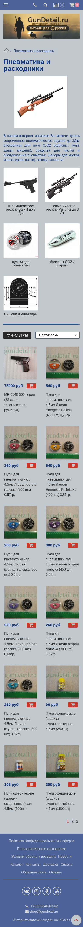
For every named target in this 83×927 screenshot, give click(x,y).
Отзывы (55, 872)
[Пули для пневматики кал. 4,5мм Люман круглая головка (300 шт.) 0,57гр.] (20, 682)
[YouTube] (57, 891)
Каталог (17, 864)
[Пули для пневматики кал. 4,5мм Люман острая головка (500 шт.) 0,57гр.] (20, 443)
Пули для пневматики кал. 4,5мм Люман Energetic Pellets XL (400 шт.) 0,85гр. (61, 484)
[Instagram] (36, 891)
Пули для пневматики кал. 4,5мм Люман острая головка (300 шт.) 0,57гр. (62, 644)
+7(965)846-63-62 (44, 906)
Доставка (50, 864)
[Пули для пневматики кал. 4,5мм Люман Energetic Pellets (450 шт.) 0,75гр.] (62, 363)
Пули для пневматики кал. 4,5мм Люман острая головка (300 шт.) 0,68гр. (20, 644)
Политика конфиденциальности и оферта (41, 841)
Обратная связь (33, 872)
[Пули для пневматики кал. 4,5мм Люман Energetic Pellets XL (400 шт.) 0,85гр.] (62, 443)
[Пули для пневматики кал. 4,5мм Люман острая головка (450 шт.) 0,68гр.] (62, 522)
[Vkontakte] (26, 891)
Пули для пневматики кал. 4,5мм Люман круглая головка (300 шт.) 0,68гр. (20, 564)
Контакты (33, 864)
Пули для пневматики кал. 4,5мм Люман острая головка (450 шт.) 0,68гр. (62, 564)
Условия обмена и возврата (33, 856)
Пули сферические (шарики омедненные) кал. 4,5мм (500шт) (19, 801)
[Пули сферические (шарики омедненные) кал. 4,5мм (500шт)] (20, 761)
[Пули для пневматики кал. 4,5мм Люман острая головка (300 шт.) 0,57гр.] (62, 602)
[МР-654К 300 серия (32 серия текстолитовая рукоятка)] (20, 363)
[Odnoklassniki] (46, 891)
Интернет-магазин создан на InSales (41, 920)
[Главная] (6, 51)
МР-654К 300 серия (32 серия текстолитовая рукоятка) (19, 402)
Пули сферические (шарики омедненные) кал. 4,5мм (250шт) (61, 721)
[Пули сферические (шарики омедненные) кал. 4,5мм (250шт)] (62, 682)
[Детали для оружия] (41, 25)
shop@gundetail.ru (43, 911)
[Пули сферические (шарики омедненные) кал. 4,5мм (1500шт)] (62, 761)
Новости (65, 856)
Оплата (66, 864)
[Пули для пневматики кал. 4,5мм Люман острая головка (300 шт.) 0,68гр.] (20, 602)
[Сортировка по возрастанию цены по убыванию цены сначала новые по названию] (57, 335)
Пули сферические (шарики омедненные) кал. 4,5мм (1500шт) (61, 801)
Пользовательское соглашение (41, 849)
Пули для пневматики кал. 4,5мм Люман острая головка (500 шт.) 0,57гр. (20, 484)
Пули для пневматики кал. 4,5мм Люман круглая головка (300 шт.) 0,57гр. (20, 724)
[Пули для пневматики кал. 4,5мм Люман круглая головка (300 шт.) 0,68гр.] (20, 522)
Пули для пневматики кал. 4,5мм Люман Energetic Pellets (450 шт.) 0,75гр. (59, 405)
